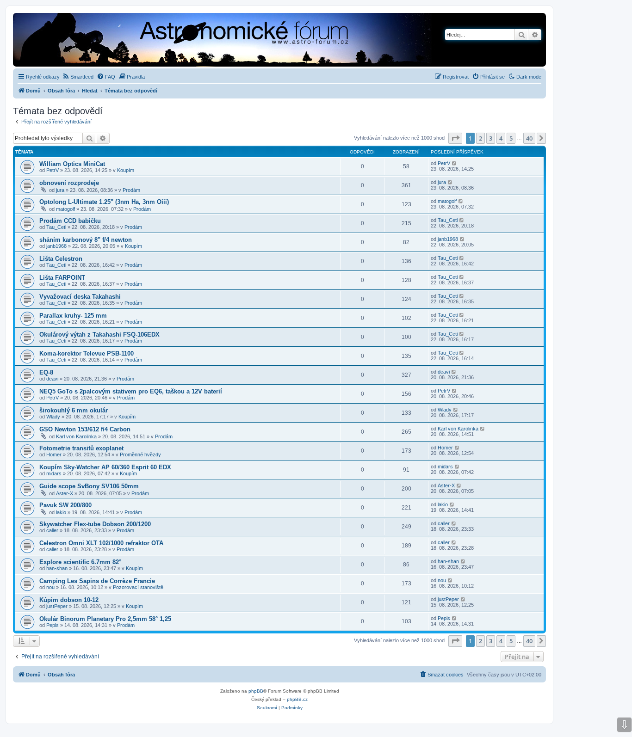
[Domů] (192, 40)
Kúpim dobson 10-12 (69, 599)
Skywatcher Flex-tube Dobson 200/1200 (95, 524)
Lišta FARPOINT (62, 277)
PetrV (52, 170)
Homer (54, 454)
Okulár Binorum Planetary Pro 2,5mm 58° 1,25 (105, 618)
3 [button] (490, 138)
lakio (61, 512)
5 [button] (511, 138)
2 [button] (480, 138)
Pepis (52, 625)
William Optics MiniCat (72, 163)
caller (52, 530)
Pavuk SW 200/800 (65, 505)
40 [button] (529, 138)
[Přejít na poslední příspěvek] (455, 163)
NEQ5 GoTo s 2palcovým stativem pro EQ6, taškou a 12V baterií (130, 391)
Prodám (131, 190)
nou (50, 587)
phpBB (255, 691)
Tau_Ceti (56, 227)
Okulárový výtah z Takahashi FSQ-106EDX (99, 334)
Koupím (125, 170)
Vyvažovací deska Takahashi (80, 296)
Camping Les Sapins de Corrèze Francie (97, 580)
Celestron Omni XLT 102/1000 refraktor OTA (101, 543)
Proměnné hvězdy (140, 454)
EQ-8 (46, 372)
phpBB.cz (297, 699)
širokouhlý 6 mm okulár (73, 410)
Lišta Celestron (60, 258)
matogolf (65, 209)
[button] (455, 138)
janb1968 (56, 246)
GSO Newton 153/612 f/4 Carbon (84, 429)
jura (60, 190)
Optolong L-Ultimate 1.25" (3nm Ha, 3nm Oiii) (104, 201)
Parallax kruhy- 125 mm (73, 315)
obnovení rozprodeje (69, 182)
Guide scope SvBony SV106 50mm (89, 486)
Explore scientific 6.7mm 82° (80, 562)
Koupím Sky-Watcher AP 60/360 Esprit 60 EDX (105, 467)
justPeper (57, 606)
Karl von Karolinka (76, 436)
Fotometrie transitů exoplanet (81, 448)
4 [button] (500, 138)
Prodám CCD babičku (70, 220)
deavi (52, 378)
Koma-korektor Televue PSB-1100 (86, 353)
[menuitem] (77, 76)
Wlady (53, 416)
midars (54, 473)
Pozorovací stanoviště (138, 587)
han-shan (57, 568)
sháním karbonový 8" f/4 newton (85, 239)
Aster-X (64, 493)
